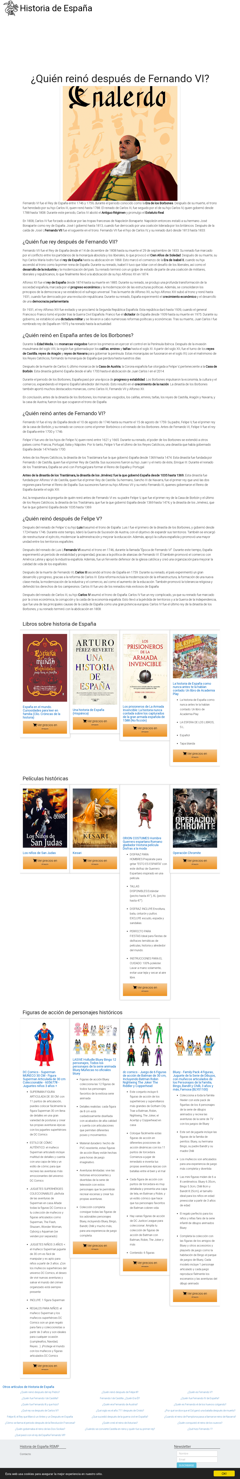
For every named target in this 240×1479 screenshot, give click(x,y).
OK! (224, 1473)
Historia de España (56, 8)
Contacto (25, 1454)
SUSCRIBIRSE (186, 1465)
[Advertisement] (120, 43)
